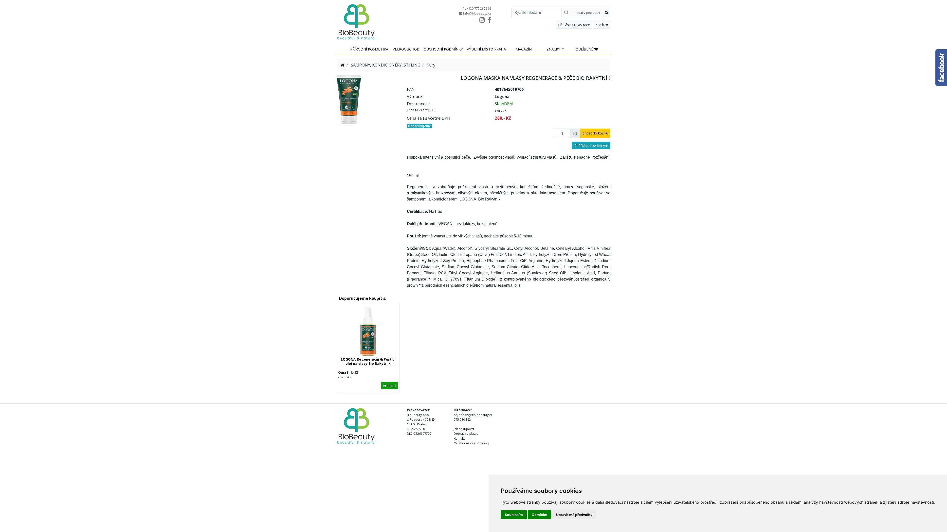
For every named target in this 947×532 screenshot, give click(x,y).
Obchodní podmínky (443, 49)
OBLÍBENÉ (585, 49)
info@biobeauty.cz (477, 13)
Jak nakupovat (464, 429)
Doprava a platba (466, 433)
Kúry (431, 65)
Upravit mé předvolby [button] (574, 515)
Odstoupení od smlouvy (471, 443)
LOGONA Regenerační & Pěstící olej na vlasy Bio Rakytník (368, 361)
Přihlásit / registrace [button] (574, 24)
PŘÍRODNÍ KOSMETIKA (369, 49)
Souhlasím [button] (514, 515)
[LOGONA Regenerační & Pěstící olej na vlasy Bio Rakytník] (368, 332)
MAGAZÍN (524, 49)
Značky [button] (553, 49)
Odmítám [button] (539, 515)
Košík (600, 24)
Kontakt (459, 438)
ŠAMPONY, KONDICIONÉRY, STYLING (385, 65)
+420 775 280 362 (479, 8)
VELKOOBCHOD (406, 49)
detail (391, 385)
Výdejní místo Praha (486, 49)
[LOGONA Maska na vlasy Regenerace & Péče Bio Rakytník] (349, 99)
